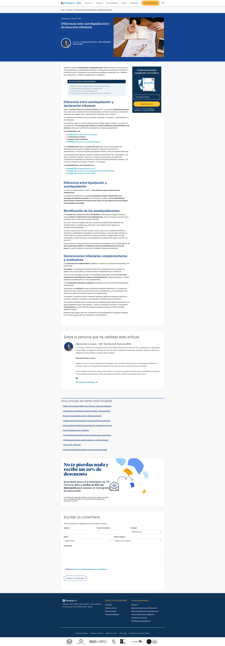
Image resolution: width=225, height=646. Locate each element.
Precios (123, 3)
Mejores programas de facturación (144, 608)
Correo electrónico (103, 528)
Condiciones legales (81, 633)
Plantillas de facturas (139, 618)
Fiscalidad (69, 10)
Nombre (66, 528)
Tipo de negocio (119, 537)
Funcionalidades (111, 3)
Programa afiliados (112, 614)
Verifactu (99, 3)
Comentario (68, 546)
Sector (66, 537)
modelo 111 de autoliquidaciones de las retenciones (96, 171)
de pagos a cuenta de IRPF (82, 173)
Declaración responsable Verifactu (139, 633)
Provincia (133, 528)
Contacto (108, 605)
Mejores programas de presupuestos (144, 611)
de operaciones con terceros (82, 134)
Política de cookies (111, 633)
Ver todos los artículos (85, 382)
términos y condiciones (99, 569)
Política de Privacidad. (149, 110)
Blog (62, 10)
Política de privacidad (96, 633)
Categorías (133, 3)
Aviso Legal (122, 633)
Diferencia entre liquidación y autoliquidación (86, 88)
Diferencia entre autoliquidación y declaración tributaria (89, 86)
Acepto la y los (86, 569)
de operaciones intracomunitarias (84, 142)
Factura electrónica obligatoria (142, 614)
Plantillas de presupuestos (141, 621)
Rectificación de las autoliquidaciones (83, 91)
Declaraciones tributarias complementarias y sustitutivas (90, 93)
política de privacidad (79, 569)
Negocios (88, 3)
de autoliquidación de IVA (81, 168)
